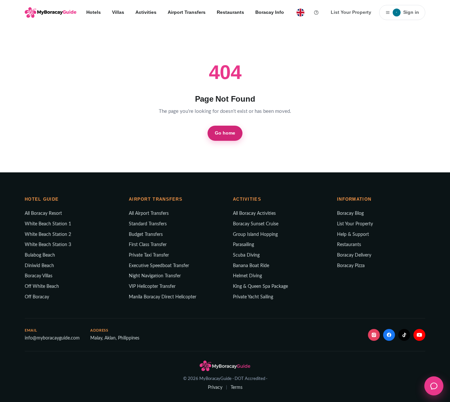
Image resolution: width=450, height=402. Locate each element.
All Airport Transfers (149, 213)
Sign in (407, 12)
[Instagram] (374, 335)
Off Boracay (37, 297)
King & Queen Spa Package (260, 286)
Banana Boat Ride (251, 266)
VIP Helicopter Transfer (152, 286)
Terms (236, 387)
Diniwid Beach (39, 266)
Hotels (93, 12)
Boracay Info (269, 12)
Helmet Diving (247, 276)
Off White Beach (42, 286)
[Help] (316, 12)
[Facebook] (389, 335)
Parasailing (243, 244)
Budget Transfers (146, 234)
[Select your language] (300, 12)
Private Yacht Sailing (253, 297)
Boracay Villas (38, 276)
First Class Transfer (148, 244)
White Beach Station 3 (48, 244)
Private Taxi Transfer (149, 255)
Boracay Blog (350, 213)
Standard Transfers (148, 224)
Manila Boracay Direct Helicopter (162, 297)
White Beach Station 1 (48, 224)
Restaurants (230, 12)
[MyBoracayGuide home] (50, 12)
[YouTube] (419, 335)
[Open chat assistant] (433, 385)
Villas (118, 12)
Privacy (215, 387)
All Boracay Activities (254, 213)
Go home (225, 133)
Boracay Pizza (351, 266)
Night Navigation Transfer (155, 276)
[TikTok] (404, 335)
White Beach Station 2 (48, 234)
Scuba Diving (246, 255)
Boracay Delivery (354, 255)
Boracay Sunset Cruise (255, 224)
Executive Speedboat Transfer (159, 266)
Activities (145, 12)
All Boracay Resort (43, 213)
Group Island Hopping (255, 234)
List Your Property (351, 12)
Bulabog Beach (40, 255)
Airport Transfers (187, 12)
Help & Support (353, 234)
